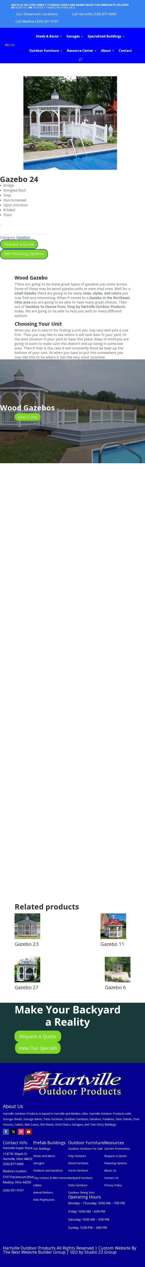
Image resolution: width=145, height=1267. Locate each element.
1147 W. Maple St (15, 1154)
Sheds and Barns (44, 1156)
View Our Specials (38, 1048)
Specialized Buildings (104, 36)
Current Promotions (117, 1148)
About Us (110, 1170)
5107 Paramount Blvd (18, 1177)
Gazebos (23, 237)
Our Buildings (41, 1148)
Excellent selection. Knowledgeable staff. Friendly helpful (54, 667)
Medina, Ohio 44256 (17, 1182)
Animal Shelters (43, 1192)
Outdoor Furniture (44, 50)
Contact (125, 50)
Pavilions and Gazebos (47, 1170)
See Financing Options (24, 253)
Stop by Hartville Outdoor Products (96, 306)
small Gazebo (25, 293)
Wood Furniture (78, 1163)
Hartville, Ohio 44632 (17, 1159)
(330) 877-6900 (13, 1164)
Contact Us (111, 1178)
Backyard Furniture (80, 1178)
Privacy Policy (113, 1185)
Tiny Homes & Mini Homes (50, 1178)
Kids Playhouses (44, 1199)
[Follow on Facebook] (6, 1132)
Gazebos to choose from (45, 306)
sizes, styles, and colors (102, 293)
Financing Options (115, 1163)
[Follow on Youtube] (28, 1132)
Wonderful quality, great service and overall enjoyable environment (61, 642)
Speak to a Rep (27, 417)
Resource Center (80, 50)
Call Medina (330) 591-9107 (36, 21)
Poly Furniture (77, 1156)
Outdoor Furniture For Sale (85, 1148)
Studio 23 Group (100, 1252)
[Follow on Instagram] (21, 1132)
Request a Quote (19, 244)
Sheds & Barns (47, 36)
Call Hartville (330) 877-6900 (94, 14)
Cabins (37, 1185)
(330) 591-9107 (13, 1190)
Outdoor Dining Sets (81, 1192)
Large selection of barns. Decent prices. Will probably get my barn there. (64, 784)
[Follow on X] (13, 1132)
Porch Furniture (78, 1170)
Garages (73, 36)
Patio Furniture (77, 1185)
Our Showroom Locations (37, 14)
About (106, 50)
